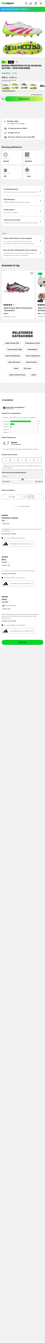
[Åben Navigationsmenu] (40, 3)
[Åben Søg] (26, 3)
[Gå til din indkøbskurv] (35, 3)
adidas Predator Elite (12, 343)
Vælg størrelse (24, 99)
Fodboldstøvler (33, 349)
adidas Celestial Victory (17, 375)
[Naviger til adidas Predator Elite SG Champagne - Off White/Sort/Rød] (24, 86)
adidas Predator (31, 362)
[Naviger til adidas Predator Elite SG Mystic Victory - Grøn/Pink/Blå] (15, 86)
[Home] (8, 3)
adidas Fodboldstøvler (12, 356)
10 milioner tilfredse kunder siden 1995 (21, 137)
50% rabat (27, 368)
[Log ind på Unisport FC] (30, 3)
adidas (33, 375)
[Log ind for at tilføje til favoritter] (3, 99)
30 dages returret (14, 133)
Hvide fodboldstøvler (33, 356)
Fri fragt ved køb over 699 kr (18, 128)
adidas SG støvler (14, 362)
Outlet (16, 368)
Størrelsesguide (37, 94)
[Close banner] (43, 9)
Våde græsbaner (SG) (14, 349)
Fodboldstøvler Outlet (32, 343)
